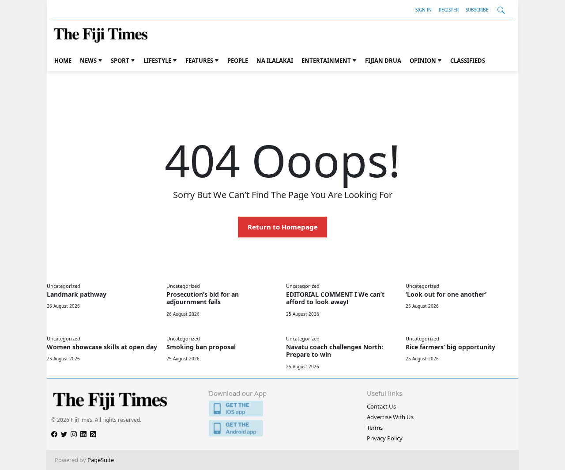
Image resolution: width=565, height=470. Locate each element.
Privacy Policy (385, 438)
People (237, 61)
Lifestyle (157, 61)
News (88, 61)
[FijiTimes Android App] (282, 428)
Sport (120, 61)
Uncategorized (63, 286)
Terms (375, 428)
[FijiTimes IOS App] (282, 409)
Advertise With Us (390, 417)
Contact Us (381, 406)
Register (449, 10)
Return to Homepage (283, 226)
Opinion (423, 61)
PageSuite (100, 460)
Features (199, 61)
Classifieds (467, 61)
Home (63, 61)
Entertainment (326, 61)
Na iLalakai (274, 61)
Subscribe (477, 10)
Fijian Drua (383, 61)
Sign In (423, 10)
